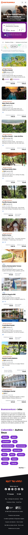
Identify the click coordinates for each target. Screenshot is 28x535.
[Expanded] (3, 42)
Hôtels (21, 498)
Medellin (5, 437)
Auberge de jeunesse (7, 68)
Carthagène (6, 441)
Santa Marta (6, 450)
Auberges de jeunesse (13, 498)
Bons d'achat (20, 521)
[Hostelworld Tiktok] (22, 489)
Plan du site (20, 525)
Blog (6, 498)
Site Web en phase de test (11, 525)
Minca (4, 454)
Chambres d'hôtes (11, 502)
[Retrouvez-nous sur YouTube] (16, 489)
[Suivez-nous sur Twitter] (9, 489)
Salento (14, 459)
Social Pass (18, 502)
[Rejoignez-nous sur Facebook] (6, 489)
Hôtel (4, 264)
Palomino (21, 454)
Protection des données (14, 515)
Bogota (14, 437)
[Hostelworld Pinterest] (19, 489)
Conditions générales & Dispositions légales (14, 518)
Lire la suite (21, 51)
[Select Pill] (22, 2)
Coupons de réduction (10, 521)
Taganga (13, 463)
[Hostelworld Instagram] (12, 489)
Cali (15, 441)
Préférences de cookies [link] (14, 528)
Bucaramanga (21, 446)
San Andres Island (8, 446)
